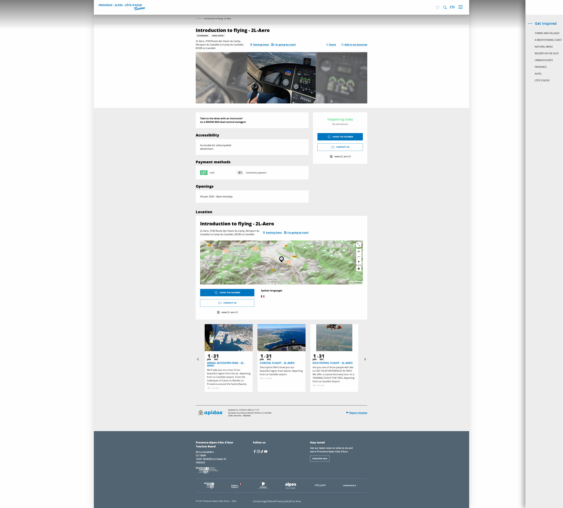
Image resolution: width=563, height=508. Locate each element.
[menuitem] (122, 8)
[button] (445, 7)
